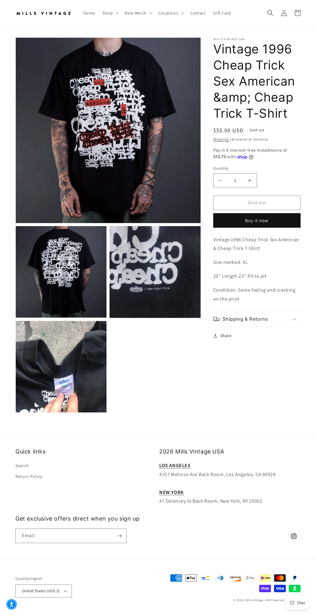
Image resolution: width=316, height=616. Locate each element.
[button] (110, 12)
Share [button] (226, 335)
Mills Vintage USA (257, 600)
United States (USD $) (41, 590)
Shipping (221, 139)
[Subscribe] (119, 536)
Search (22, 465)
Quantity (221, 168)
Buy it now (256, 220)
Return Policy (28, 476)
